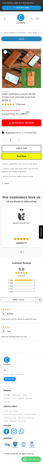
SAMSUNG (16, 395)
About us (22, 421)
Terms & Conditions (26, 418)
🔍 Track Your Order (21, 8)
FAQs (6, 421)
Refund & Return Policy (13, 414)
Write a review (18, 300)
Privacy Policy (30, 414)
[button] (4, 18)
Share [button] (6, 183)
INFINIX (29, 398)
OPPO (25, 395)
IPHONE (7, 395)
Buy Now (21, 156)
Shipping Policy (10, 418)
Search (21, 39)
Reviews (13, 421)
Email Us (9, 379)
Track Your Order (11, 411)
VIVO (14, 398)
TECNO (7, 402)
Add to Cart (21, 148)
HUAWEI (7, 398)
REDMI (21, 398)
